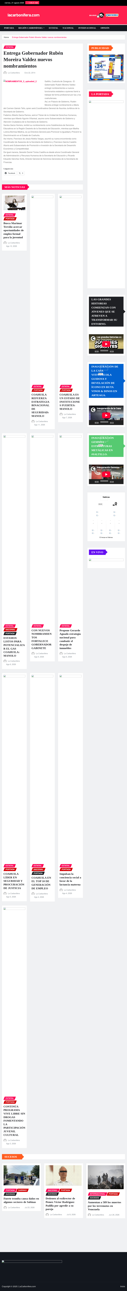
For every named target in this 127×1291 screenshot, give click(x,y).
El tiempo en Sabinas (106, 537)
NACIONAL (68, 28)
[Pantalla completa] (120, 351)
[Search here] (124, 28)
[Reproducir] (92, 351)
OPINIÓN (105, 28)
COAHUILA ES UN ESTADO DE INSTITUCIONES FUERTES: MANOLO (70, 401)
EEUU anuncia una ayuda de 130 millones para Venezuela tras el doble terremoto (76, 1206)
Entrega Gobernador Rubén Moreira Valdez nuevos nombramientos (39, 37)
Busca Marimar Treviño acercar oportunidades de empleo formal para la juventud (13, 230)
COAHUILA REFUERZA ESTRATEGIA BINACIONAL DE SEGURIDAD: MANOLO (40, 405)
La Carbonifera (14, 72)
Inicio (122, 1286)
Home (6, 37)
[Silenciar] (116, 351)
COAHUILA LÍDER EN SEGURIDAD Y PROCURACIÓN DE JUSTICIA (13, 881)
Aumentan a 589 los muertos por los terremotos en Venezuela (33, 1206)
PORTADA (9, 28)
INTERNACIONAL (87, 28)
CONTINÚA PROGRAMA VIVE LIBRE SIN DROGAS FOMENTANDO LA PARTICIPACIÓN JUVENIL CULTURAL (14, 1120)
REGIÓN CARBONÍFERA (30, 28)
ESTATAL (53, 28)
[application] (106, 344)
